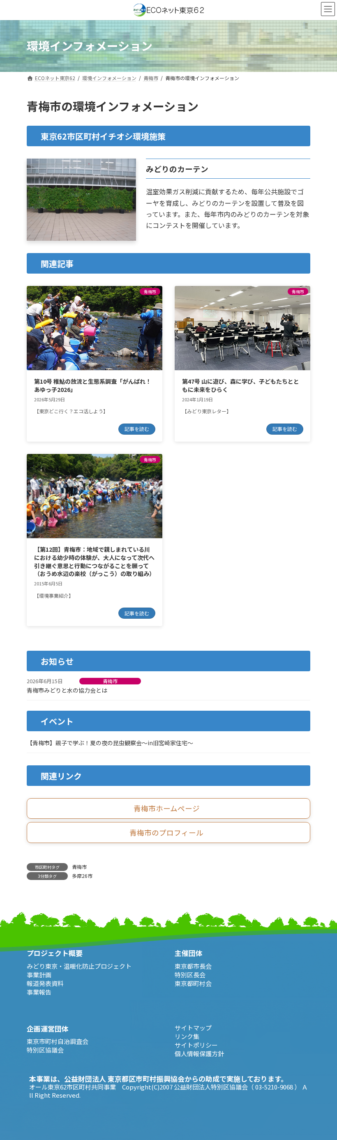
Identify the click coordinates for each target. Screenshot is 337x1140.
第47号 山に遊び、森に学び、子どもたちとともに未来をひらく (240, 385)
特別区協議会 (45, 1050)
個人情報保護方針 (199, 1053)
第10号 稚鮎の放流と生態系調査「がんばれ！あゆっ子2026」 (92, 385)
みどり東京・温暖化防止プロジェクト (79, 966)
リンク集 (187, 1036)
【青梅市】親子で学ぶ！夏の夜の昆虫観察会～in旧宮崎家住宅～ (110, 743)
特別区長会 (190, 974)
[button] (168, 808)
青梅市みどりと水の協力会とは (67, 690)
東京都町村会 (193, 983)
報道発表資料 (45, 983)
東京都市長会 (193, 966)
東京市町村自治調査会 (57, 1041)
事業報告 (39, 992)
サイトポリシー (196, 1045)
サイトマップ (193, 1027)
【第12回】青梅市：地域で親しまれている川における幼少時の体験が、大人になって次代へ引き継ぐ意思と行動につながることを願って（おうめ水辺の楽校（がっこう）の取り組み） (94, 561)
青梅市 (110, 681)
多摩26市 (82, 875)
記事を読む (137, 428)
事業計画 (39, 974)
